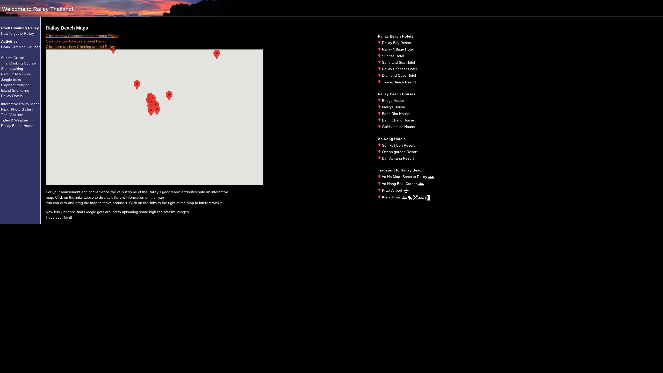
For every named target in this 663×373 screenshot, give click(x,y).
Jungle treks (11, 79)
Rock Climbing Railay (20, 28)
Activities (9, 41)
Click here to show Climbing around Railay (80, 47)
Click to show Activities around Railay (76, 41)
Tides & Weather (14, 120)
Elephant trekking (15, 85)
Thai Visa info (12, 115)
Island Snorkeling (15, 90)
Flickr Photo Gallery (17, 109)
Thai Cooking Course (18, 63)
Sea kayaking (12, 69)
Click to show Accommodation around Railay (82, 36)
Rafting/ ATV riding (16, 74)
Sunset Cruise (12, 58)
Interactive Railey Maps (20, 104)
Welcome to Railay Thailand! (37, 9)
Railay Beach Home (17, 126)
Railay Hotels (12, 96)
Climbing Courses (20, 47)
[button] (151, 111)
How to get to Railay (17, 33)
